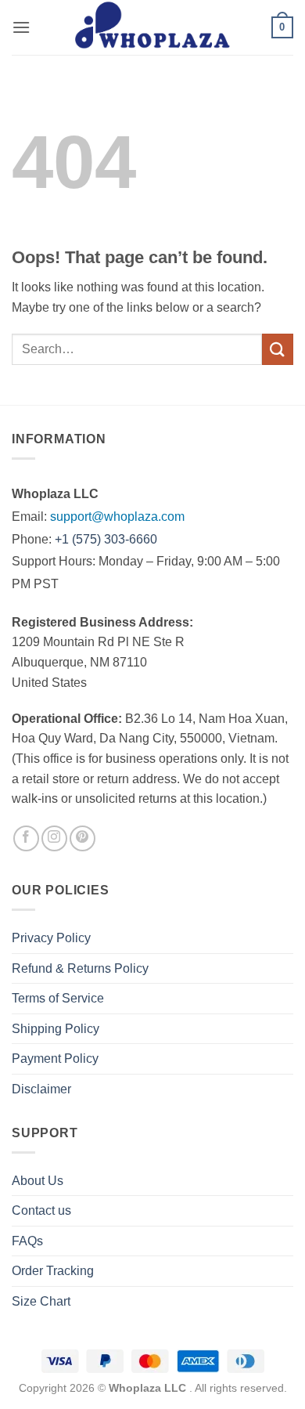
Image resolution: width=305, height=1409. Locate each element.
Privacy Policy (51, 938)
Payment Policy (55, 1058)
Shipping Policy (55, 1028)
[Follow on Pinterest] (82, 838)
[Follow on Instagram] (54, 838)
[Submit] (277, 349)
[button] (21, 27)
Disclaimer (41, 1089)
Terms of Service (58, 998)
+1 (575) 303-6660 (106, 539)
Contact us (41, 1210)
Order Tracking (53, 1270)
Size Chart (41, 1301)
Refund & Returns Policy (80, 968)
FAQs (27, 1241)
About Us (37, 1180)
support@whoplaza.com (117, 516)
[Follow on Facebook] (26, 838)
